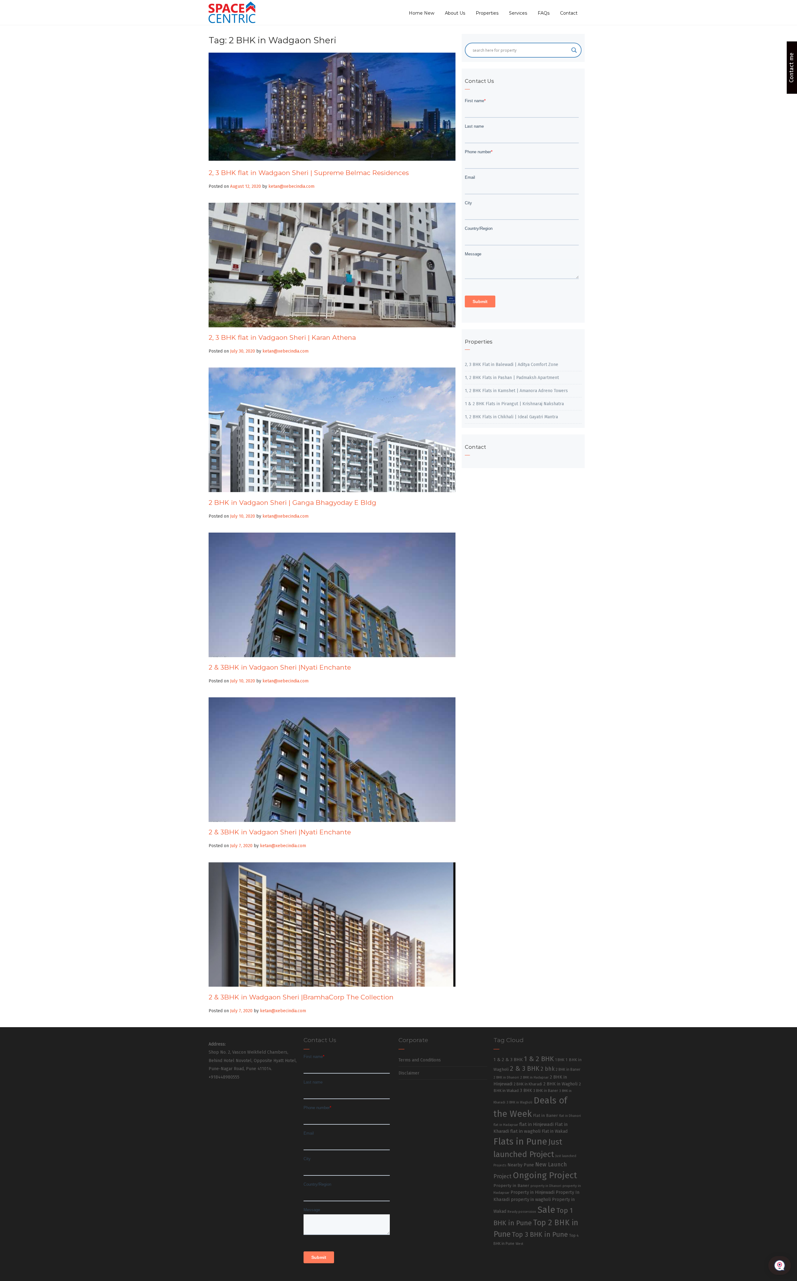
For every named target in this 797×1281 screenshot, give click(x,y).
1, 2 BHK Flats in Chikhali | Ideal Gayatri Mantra (511, 417)
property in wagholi (531, 1199)
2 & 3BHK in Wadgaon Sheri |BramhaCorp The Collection (301, 997)
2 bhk (547, 1069)
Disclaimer (408, 1073)
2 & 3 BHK (524, 1069)
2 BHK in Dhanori (506, 1077)
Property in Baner (511, 1185)
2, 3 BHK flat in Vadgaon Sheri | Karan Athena (282, 337)
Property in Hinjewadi (532, 1192)
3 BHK (526, 1090)
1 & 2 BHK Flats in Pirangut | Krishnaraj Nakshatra (514, 403)
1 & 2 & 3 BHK (508, 1059)
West (519, 1243)
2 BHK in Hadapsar (534, 1077)
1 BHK (559, 1060)
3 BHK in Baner (545, 1091)
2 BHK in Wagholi (560, 1084)
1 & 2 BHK (539, 1059)
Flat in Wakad (555, 1131)
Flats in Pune (520, 1141)
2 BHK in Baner (568, 1069)
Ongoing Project (545, 1175)
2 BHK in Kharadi (528, 1084)
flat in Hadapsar (505, 1125)
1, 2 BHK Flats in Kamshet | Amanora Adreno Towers (516, 390)
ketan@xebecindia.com (291, 186)
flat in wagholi (525, 1131)
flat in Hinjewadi (536, 1124)
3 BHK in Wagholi (519, 1102)
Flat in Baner (545, 1115)
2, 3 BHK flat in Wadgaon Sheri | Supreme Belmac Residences (309, 173)
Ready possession (521, 1212)
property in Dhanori (546, 1186)
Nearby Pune (520, 1165)
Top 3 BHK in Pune (540, 1235)
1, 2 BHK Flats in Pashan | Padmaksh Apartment (512, 377)
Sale (546, 1209)
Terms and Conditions (419, 1060)
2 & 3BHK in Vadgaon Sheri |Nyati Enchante (280, 667)
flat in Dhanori (570, 1116)
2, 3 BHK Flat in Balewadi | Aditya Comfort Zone (511, 364)
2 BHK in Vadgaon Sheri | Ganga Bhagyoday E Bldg (292, 502)
